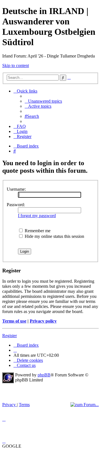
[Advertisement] (44, 392)
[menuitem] (43, 101)
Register (9, 335)
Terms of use (14, 321)
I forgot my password (37, 215)
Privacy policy (43, 321)
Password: (16, 204)
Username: (16, 189)
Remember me (37, 230)
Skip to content (15, 65)
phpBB (44, 374)
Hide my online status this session (54, 236)
